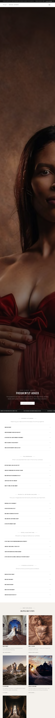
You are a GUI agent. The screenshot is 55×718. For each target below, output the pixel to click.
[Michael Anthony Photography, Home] (10, 5)
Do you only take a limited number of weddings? (14, 437)
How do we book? (8, 427)
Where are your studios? (9, 574)
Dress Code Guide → (34, 652)
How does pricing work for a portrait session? (14, 470)
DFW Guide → (32, 692)
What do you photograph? (10, 589)
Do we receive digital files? (10, 508)
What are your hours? (9, 579)
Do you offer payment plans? (10, 524)
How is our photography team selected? (12, 447)
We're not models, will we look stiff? (12, 465)
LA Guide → (5, 692)
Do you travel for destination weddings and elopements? (16, 541)
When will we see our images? (10, 503)
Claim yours (49, 1)
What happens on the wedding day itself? (13, 475)
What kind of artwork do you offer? (12, 513)
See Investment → (7, 652)
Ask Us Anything (27, 403)
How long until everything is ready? (12, 518)
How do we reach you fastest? (10, 594)
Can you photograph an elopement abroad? (13, 551)
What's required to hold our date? (11, 442)
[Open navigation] (49, 5)
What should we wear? (9, 584)
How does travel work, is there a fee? (12, 546)
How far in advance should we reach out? (13, 432)
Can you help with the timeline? (11, 480)
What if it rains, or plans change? (11, 486)
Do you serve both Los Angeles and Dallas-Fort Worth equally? (17, 556)
